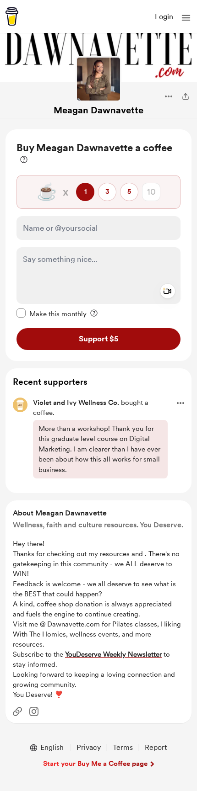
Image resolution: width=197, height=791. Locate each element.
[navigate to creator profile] (98, 79)
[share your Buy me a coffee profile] (185, 96)
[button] (186, 17)
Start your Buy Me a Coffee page (95, 763)
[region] (98, 245)
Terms (123, 747)
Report (156, 747)
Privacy (89, 747)
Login (164, 16)
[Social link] (17, 711)
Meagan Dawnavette (98, 110)
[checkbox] (51, 313)
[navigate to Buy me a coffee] (11, 16)
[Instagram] (33, 711)
